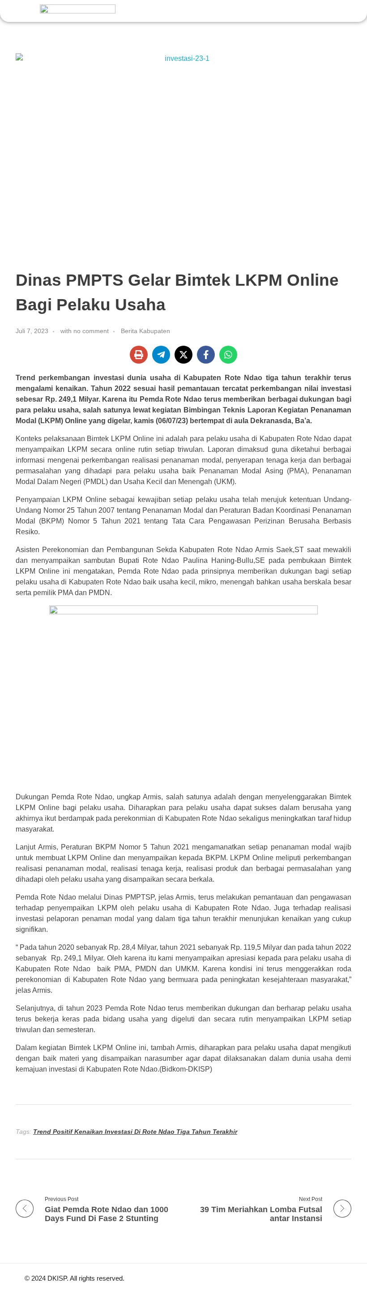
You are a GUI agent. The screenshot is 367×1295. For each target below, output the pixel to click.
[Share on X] (183, 355)
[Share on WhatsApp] (228, 355)
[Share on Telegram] (161, 355)
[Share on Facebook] (206, 355)
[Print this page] (139, 355)
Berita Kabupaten (145, 330)
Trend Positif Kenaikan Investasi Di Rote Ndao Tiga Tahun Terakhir (135, 1131)
